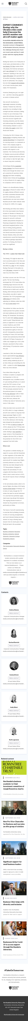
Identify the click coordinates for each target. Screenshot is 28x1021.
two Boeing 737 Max (9, 66)
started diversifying (8, 140)
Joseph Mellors (18, 43)
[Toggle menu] (2, 3)
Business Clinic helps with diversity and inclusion (13, 903)
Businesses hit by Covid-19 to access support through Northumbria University (13, 946)
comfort (7, 358)
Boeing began (7, 137)
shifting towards (18, 318)
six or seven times (11, 303)
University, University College (11, 536)
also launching (17, 432)
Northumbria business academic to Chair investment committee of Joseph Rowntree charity (13, 785)
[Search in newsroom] (26, 4)
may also (5, 175)
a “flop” (12, 265)
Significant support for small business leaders (12, 863)
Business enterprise (8, 531)
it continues (21, 178)
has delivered (11, 394)
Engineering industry (9, 539)
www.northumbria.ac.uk (11, 565)
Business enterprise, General (11, 534)
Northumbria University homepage (14, 1014)
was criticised (10, 71)
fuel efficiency (20, 356)
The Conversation (8, 546)
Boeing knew (21, 365)
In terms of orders (16, 424)
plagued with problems (17, 83)
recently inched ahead (9, 488)
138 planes (9, 270)
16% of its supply (10, 128)
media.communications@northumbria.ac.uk (15, 572)
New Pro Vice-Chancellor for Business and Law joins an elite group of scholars (14, 824)
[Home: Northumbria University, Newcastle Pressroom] (13, 4)
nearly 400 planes (8, 76)
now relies (6, 190)
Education (17, 531)
